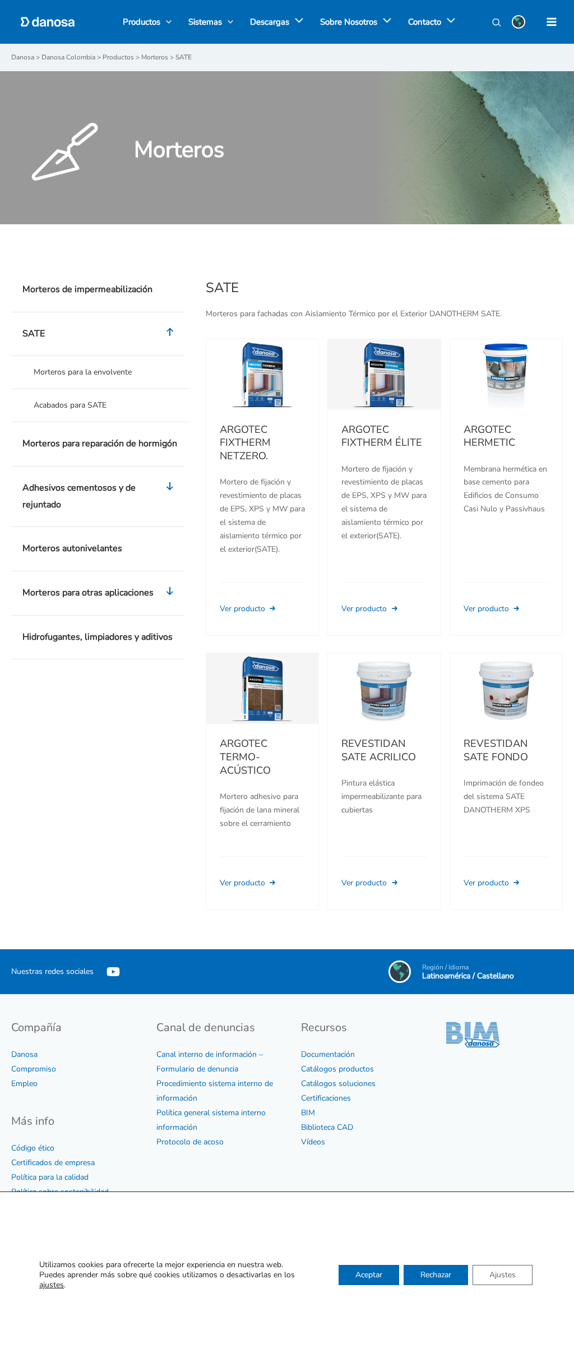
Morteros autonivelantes (72, 548)
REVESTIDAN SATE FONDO (496, 750)
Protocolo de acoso (190, 1142)
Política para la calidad (50, 1177)
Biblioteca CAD (327, 1127)
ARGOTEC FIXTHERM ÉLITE (381, 436)
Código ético (32, 1148)
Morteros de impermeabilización (87, 289)
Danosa (24, 1054)
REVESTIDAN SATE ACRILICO (378, 750)
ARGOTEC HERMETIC (489, 436)
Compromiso (33, 1069)
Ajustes (502, 1274)
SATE (33, 333)
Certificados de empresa (53, 1162)
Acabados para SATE (70, 405)
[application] (296, 21)
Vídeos (313, 1142)
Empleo (24, 1083)
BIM (308, 1112)
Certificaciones (326, 1098)
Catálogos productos (337, 1069)
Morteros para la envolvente (83, 372)
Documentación (328, 1054)
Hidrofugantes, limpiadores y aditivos (97, 637)
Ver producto (243, 608)
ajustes (51, 1285)
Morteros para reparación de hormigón (99, 443)
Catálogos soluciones (338, 1083)
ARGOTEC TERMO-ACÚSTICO (245, 757)
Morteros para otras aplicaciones (88, 592)
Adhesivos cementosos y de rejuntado (79, 496)
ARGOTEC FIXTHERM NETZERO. (245, 443)
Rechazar (435, 1274)
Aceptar (368, 1274)
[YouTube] (113, 971)
